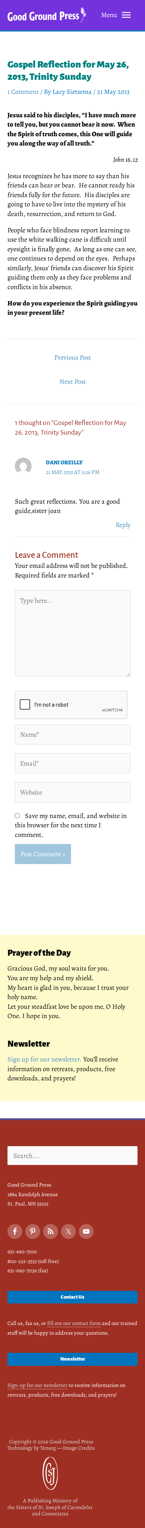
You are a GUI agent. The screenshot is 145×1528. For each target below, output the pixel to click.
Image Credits (79, 1448)
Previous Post (72, 357)
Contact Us (72, 1297)
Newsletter (72, 1359)
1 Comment (23, 91)
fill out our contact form (74, 1323)
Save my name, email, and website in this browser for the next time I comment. (71, 825)
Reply (123, 524)
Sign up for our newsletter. (44, 1059)
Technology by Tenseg (31, 1448)
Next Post (72, 381)
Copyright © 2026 (51, 1441)
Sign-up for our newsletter (37, 1385)
